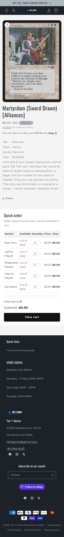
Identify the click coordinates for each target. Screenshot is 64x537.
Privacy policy (14, 530)
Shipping (6, 127)
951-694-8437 (16, 448)
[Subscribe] (52, 475)
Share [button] (9, 198)
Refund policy (54, 525)
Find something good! (20, 350)
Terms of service (33, 530)
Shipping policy (52, 530)
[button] (6, 10)
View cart (32, 317)
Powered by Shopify (34, 525)
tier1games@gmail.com (22, 441)
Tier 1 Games (17, 525)
